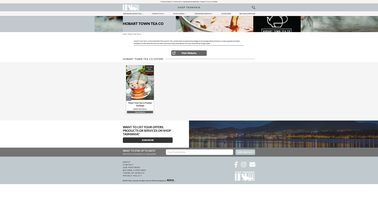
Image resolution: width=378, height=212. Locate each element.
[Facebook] (236, 166)
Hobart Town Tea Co (140, 109)
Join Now (148, 140)
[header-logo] (131, 7)
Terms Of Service (134, 173)
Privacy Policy (132, 176)
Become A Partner (134, 170)
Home (125, 34)
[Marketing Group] (171, 180)
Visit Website (189, 53)
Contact (128, 165)
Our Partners (131, 167)
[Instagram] (243, 166)
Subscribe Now (245, 152)
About (127, 162)
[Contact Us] (252, 166)
